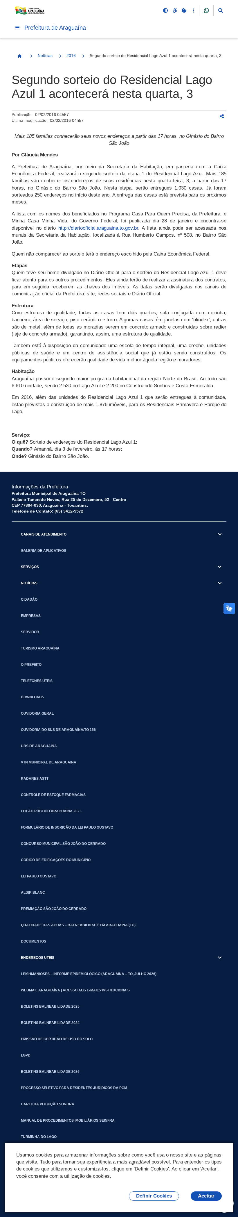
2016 (71, 55)
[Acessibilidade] (174, 10)
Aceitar (206, 1196)
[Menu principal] (17, 27)
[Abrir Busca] (220, 10)
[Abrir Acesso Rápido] (193, 10)
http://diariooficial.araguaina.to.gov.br (98, 228)
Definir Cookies (154, 1196)
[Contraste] (165, 10)
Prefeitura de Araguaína (55, 27)
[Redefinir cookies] (184, 10)
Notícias (45, 55)
